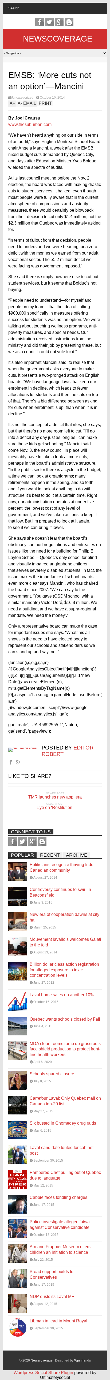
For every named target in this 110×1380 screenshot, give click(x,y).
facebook (39, 22)
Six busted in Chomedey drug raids (63, 1123)
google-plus (59, 22)
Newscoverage (57, 38)
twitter (49, 22)
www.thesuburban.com (30, 124)
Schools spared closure (52, 1074)
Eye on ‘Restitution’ (55, 807)
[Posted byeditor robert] (25, 747)
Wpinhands (82, 1360)
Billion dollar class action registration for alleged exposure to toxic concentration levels (64, 970)
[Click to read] (17, 871)
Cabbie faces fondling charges (58, 1197)
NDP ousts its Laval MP (52, 1296)
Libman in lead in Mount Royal (58, 1321)
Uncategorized (22, 97)
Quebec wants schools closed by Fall (65, 1019)
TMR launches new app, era (55, 797)
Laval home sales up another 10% (62, 995)
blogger (69, 22)
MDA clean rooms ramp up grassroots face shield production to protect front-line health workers (65, 1049)
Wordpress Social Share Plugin (44, 1372)
